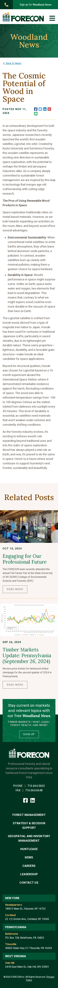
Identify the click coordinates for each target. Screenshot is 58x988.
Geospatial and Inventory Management (29, 838)
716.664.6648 (34, 790)
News (29, 857)
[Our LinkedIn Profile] (32, 800)
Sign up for (35, 4)
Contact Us (29, 882)
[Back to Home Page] (23, 16)
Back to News (13, 63)
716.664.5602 (36, 785)
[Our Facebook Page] (26, 800)
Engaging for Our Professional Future (25, 559)
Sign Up (29, 734)
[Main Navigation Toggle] (52, 18)
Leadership (29, 874)
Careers (28, 865)
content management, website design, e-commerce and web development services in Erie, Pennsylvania (29, 986)
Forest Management (29, 814)
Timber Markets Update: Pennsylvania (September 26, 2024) (27, 655)
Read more (15, 589)
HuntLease (29, 849)
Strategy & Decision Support (29, 825)
